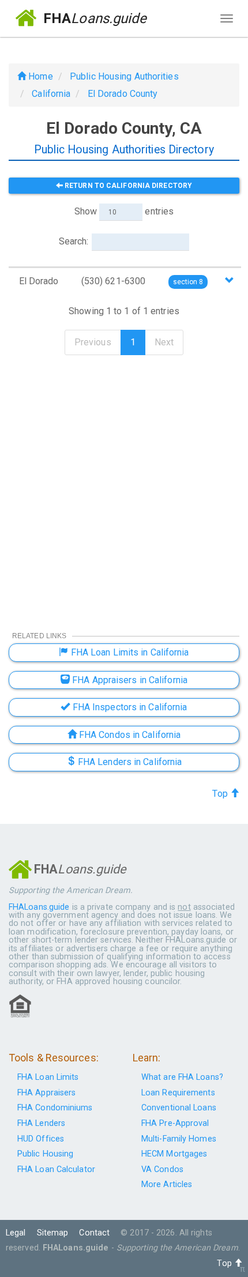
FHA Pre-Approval (175, 1123)
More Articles (166, 1184)
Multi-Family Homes (178, 1139)
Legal (16, 1233)
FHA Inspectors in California (128, 707)
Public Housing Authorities (124, 76)
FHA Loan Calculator (56, 1169)
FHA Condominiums (55, 1108)
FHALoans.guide (39, 907)
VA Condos (162, 1169)
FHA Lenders (41, 1123)
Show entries (124, 211)
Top (221, 793)
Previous (92, 342)
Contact (94, 1233)
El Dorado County (123, 93)
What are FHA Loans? (182, 1077)
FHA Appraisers (46, 1093)
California (51, 93)
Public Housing (45, 1154)
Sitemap (53, 1233)
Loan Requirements (178, 1093)
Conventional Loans (178, 1108)
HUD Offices (40, 1139)
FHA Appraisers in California (128, 680)
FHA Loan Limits (48, 1077)
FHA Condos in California (129, 734)
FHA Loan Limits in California (129, 652)
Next (164, 342)
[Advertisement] (124, 485)
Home (39, 76)
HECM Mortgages (174, 1154)
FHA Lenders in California (129, 761)
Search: (74, 241)
